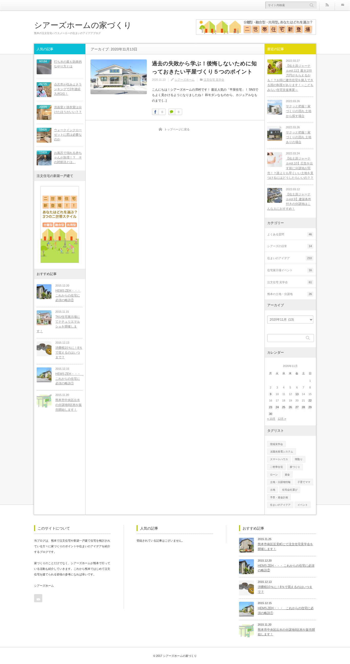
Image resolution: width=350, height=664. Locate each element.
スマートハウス (279, 459)
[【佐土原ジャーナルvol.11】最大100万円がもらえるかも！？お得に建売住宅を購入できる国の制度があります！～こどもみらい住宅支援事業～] (274, 66)
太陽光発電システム (281, 451)
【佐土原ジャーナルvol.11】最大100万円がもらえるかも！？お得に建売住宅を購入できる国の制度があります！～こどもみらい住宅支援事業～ (290, 78)
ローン (274, 474)
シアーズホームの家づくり (83, 25)
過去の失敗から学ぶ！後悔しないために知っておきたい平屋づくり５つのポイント (204, 67)
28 (303, 407)
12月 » (282, 418)
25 (283, 407)
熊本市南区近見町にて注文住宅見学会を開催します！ (285, 546)
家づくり (295, 467)
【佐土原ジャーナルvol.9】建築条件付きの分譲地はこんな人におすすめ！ (289, 201)
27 (296, 407)
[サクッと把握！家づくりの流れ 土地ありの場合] (274, 133)
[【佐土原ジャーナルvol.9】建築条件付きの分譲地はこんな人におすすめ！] (274, 195)
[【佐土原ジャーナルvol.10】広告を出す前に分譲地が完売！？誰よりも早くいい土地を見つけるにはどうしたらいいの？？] (274, 159)
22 (310, 400)
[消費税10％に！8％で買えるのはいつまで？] (44, 348)
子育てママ (303, 482)
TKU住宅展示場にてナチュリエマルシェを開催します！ (58, 324)
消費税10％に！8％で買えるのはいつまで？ (68, 352)
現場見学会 (276, 444)
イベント (302, 504)
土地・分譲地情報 (280, 482)
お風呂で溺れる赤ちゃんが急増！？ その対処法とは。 (68, 157)
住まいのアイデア (280, 504)
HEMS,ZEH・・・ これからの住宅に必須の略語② (67, 295)
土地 (272, 489)
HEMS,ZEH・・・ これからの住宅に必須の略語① (69, 378)
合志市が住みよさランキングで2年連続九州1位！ (68, 89)
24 (277, 407)
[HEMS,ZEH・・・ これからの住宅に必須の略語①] (44, 374)
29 (310, 407)
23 (270, 407)
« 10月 (271, 418)
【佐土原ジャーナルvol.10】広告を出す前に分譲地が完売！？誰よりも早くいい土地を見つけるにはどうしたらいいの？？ (290, 168)
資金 (287, 474)
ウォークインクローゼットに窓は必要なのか (68, 134)
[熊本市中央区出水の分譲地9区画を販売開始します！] (44, 401)
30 (270, 413)
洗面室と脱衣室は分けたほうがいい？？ (68, 110)
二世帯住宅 (276, 467)
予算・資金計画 (279, 497)
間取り (299, 459)
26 (290, 407)
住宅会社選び (289, 489)
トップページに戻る (177, 129)
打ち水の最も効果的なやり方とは (68, 64)
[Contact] (342, 5)
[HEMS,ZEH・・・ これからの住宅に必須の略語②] (44, 291)
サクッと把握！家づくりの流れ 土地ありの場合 (298, 137)
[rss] (327, 5)
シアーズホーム (184, 79)
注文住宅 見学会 (214, 79)
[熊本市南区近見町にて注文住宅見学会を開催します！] (246, 545)
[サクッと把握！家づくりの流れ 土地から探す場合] (274, 107)
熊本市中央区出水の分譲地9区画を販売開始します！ (68, 404)
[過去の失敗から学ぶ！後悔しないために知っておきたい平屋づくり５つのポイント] (118, 76)
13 (296, 394)
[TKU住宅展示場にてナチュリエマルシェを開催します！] (44, 317)
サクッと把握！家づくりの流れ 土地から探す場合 (298, 111)
